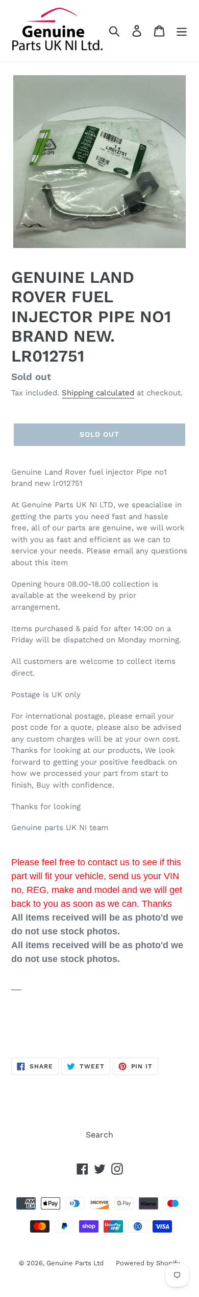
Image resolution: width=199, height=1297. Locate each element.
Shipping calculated (98, 392)
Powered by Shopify (148, 1263)
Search (99, 1134)
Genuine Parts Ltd (76, 1263)
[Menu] (181, 30)
